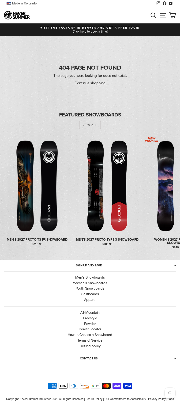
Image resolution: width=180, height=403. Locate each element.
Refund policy (90, 346)
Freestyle (90, 318)
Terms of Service (90, 340)
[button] (80, 3)
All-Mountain (90, 312)
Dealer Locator (90, 329)
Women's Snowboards (90, 283)
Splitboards (90, 294)
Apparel (90, 300)
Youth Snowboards (90, 288)
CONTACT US (89, 358)
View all (90, 125)
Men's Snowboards (90, 277)
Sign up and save (89, 265)
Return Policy (94, 399)
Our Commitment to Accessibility (125, 399)
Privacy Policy (157, 399)
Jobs (171, 399)
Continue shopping (90, 83)
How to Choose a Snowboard (90, 335)
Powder (90, 324)
